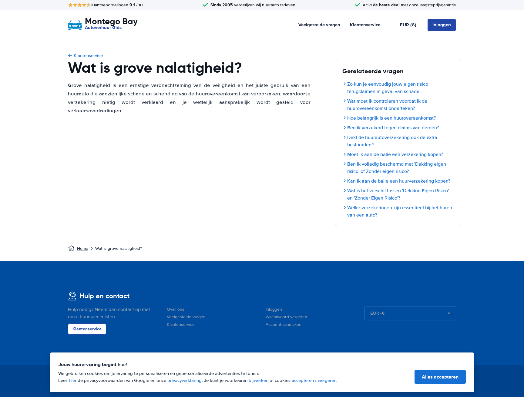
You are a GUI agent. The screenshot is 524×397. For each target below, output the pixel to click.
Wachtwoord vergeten (286, 316)
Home (82, 248)
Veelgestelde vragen (319, 25)
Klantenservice (365, 25)
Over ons (175, 309)
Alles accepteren (440, 376)
